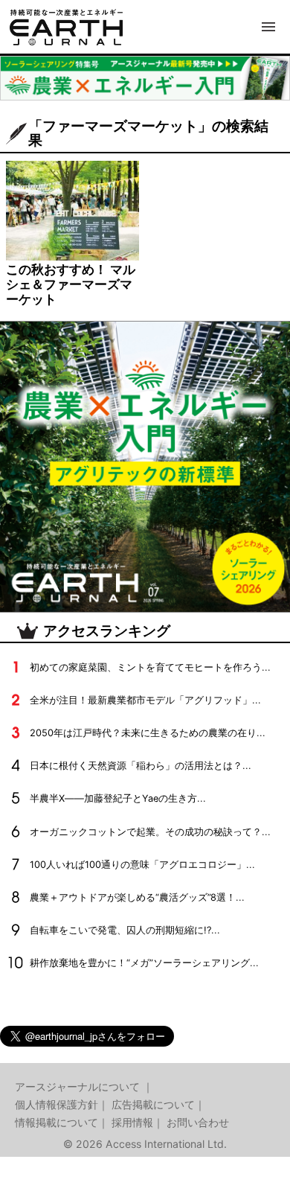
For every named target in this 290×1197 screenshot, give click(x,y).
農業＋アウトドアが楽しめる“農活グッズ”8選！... (137, 897)
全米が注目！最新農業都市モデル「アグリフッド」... (145, 700)
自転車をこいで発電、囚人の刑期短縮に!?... (125, 930)
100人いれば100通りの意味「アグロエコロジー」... (142, 864)
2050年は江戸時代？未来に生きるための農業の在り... (147, 732)
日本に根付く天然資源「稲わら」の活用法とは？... (140, 765)
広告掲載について (153, 1104)
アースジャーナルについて (79, 1086)
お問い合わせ (198, 1122)
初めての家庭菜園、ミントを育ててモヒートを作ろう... (150, 667)
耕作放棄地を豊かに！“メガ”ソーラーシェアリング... (144, 962)
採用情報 (132, 1122)
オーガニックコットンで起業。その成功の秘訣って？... (150, 831)
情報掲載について (56, 1122)
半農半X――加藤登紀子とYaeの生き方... (118, 798)
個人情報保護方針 (56, 1104)
